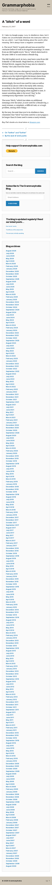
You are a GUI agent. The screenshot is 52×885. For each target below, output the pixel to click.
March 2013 (10, 663)
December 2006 (12, 856)
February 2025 (12, 297)
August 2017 (11, 528)
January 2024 (11, 330)
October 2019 (11, 461)
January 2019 (11, 484)
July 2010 (10, 746)
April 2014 (10, 630)
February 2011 (11, 728)
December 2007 (12, 825)
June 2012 (10, 687)
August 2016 (11, 558)
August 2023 (11, 343)
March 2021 (10, 417)
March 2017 (10, 541)
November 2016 (12, 551)
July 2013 (9, 653)
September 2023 (12, 340)
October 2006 (11, 861)
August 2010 (11, 743)
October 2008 (11, 799)
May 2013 (9, 658)
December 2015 (12, 579)
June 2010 (10, 748)
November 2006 (12, 858)
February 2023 (12, 358)
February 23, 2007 (9, 27)
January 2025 (11, 299)
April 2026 (10, 261)
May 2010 (10, 751)
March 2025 (11, 294)
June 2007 (10, 840)
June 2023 (10, 348)
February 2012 (11, 697)
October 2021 (11, 399)
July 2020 (10, 438)
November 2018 (12, 489)
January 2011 (11, 730)
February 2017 (11, 543)
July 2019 (10, 469)
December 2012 (12, 671)
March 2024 (11, 325)
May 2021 (10, 412)
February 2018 (11, 512)
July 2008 (10, 807)
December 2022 (12, 364)
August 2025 (11, 282)
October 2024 (11, 307)
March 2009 (11, 787)
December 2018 (12, 487)
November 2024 (12, 305)
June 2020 (10, 440)
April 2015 (10, 599)
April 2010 (10, 753)
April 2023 (10, 353)
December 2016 (12, 548)
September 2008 (12, 802)
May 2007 (10, 843)
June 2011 (10, 717)
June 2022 (10, 379)
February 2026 (12, 266)
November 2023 (12, 335)
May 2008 (10, 812)
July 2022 (10, 376)
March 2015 (10, 602)
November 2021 (12, 397)
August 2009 (11, 774)
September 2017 (12, 525)
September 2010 (12, 740)
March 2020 (11, 448)
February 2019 (11, 482)
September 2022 (12, 371)
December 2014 (12, 610)
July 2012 (10, 684)
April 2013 (10, 661)
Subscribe (12, 203)
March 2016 (10, 571)
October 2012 (11, 676)
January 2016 (11, 576)
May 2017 (10, 535)
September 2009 (12, 771)
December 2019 (12, 456)
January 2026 (11, 269)
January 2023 (11, 361)
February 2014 (11, 635)
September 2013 (12, 648)
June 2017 (10, 533)
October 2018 (11, 492)
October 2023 (11, 338)
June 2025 (10, 287)
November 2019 (12, 458)
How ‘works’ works (11, 226)
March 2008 (11, 817)
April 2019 (10, 476)
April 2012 (10, 692)
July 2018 (10, 499)
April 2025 (10, 292)
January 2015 (11, 607)
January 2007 (11, 853)
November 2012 (12, 674)
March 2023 (11, 356)
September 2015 (12, 587)
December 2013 (12, 640)
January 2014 (11, 638)
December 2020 (12, 425)
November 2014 (12, 612)
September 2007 (12, 833)
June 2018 (10, 502)
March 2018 (10, 510)
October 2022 (11, 369)
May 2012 (10, 689)
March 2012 (10, 694)
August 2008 (11, 805)
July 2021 (10, 407)
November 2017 (12, 520)
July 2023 (10, 346)
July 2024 (10, 315)
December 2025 (12, 271)
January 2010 (11, 761)
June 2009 (10, 779)
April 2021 (10, 415)
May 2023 (10, 351)
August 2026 (11, 251)
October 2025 (11, 276)
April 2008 (10, 815)
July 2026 (10, 253)
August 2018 (11, 497)
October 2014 (11, 615)
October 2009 (11, 769)
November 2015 (12, 581)
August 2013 (11, 651)
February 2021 (11, 420)
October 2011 (11, 707)
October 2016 (11, 553)
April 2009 (10, 784)
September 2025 (12, 279)
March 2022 (11, 387)
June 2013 (10, 656)
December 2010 (12, 733)
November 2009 (12, 766)
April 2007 (10, 846)
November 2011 (12, 705)
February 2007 (12, 851)
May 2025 (10, 289)
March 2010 (11, 756)
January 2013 (11, 669)
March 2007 (11, 848)
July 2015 (9, 592)
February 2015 (11, 605)
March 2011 (10, 725)
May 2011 (9, 720)
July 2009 (10, 776)
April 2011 (10, 722)
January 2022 (11, 392)
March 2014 (10, 633)
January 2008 (11, 823)
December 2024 (12, 302)
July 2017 (10, 530)
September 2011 (12, 710)
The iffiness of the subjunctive (14, 229)
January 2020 (11, 453)
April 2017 (10, 538)
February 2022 (12, 389)
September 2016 (12, 556)
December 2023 (12, 333)
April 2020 (10, 446)
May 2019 (10, 474)
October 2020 (11, 430)
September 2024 (12, 310)
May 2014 (10, 628)
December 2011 (12, 702)
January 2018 (11, 515)
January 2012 (11, 699)
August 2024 (11, 312)
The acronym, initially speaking (15, 233)
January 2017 (11, 546)
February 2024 (12, 328)
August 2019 (11, 466)
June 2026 (10, 256)
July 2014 (10, 622)
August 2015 (11, 589)
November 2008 (12, 797)
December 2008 (12, 794)
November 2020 (12, 428)
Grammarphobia (18, 5)
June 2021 (10, 410)
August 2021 (11, 405)
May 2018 (10, 505)
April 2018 (10, 507)
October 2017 (11, 523)
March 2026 (11, 264)
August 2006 (11, 866)
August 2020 (11, 435)
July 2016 (10, 561)
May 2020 (10, 443)
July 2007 (10, 838)
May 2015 (9, 597)
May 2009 (10, 781)
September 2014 (12, 617)
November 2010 (12, 735)
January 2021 (11, 423)
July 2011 (9, 715)
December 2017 (12, 517)
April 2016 (10, 569)
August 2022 (11, 374)
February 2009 (12, 789)
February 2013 (11, 666)
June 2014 (10, 625)
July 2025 (10, 284)
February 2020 (12, 451)
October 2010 (11, 738)
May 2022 (10, 381)
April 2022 (10, 384)
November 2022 (12, 366)
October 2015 (11, 584)
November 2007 (12, 828)
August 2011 (11, 712)
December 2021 (12, 394)
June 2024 (10, 317)
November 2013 (12, 643)
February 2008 (12, 820)
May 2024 (10, 320)
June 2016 (10, 564)
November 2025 (12, 274)
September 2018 (12, 494)
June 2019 (10, 471)
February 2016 (11, 574)
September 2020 (12, 433)
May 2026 (10, 259)
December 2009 (12, 764)
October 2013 (11, 646)
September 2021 (12, 402)
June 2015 (10, 594)
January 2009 (11, 792)
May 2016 (10, 566)
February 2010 (12, 758)
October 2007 (11, 830)
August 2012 (11, 681)
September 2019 (12, 464)
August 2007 (11, 835)
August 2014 (11, 620)
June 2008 (10, 810)
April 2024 (10, 322)
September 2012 (12, 679)
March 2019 (10, 479)
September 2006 (12, 864)
